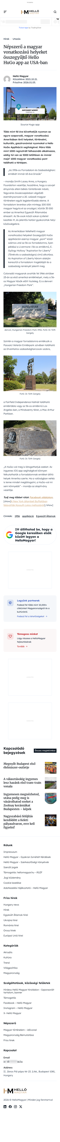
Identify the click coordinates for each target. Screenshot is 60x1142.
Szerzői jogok (10, 867)
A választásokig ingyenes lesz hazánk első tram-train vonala (22, 782)
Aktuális (7, 952)
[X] (20, 1106)
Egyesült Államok (45, 516)
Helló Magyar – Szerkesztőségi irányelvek (26, 862)
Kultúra (7, 957)
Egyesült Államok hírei (15, 914)
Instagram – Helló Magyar (17, 1008)
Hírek (6, 909)
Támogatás (9, 997)
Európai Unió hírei (13, 935)
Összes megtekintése (45, 750)
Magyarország (11, 972)
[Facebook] (10, 1106)
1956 (17, 516)
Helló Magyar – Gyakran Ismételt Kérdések (27, 857)
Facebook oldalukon (41, 497)
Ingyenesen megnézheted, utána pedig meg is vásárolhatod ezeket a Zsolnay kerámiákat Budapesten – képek (21, 801)
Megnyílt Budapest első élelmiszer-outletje (19, 765)
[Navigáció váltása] (5, 12)
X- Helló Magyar (12, 1013)
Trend (6, 962)
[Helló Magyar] (30, 12)
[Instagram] (15, 1106)
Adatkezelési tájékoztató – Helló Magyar (25, 887)
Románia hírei (11, 925)
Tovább (20, 646)
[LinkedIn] (4, 1106)
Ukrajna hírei (10, 920)
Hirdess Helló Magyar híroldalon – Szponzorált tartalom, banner (28, 991)
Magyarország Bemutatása (18, 1035)
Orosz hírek (9, 930)
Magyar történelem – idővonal (20, 1029)
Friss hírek (9, 1040)
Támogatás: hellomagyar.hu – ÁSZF (22, 872)
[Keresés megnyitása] (55, 11)
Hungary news (11, 904)
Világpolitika (10, 967)
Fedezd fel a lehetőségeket (30, 616)
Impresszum (10, 851)
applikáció (28, 516)
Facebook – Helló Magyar (17, 1002)
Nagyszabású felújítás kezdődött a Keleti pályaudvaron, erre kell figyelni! (19, 821)
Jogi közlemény (12, 877)
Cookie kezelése (12, 882)
